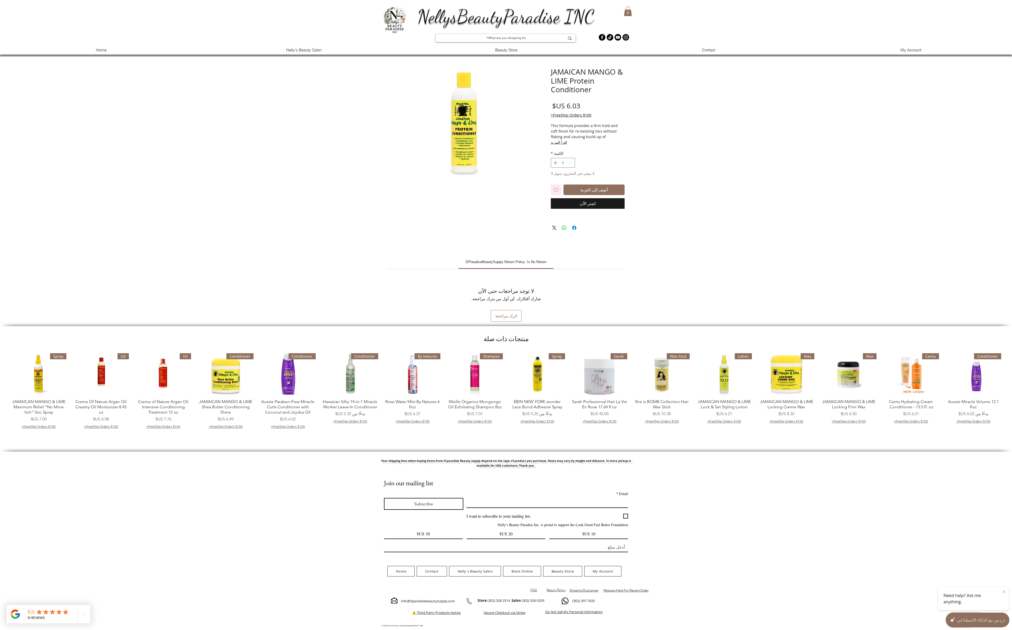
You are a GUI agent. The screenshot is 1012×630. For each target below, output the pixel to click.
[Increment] (555, 162)
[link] (506, 262)
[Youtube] (618, 37)
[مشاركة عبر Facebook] (574, 228)
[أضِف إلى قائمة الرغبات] (556, 190)
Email (622, 493)
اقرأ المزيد (559, 142)
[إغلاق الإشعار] (1004, 592)
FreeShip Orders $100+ (571, 115)
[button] (628, 11)
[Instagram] (625, 37)
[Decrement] (571, 162)
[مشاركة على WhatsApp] (564, 228)
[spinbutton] (563, 162)
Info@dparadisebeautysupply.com (428, 601)
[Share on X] (554, 228)
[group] (506, 398)
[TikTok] (610, 37)
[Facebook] (602, 37)
